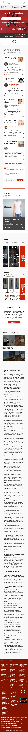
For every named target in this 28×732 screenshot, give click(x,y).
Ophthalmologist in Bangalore (6, 712)
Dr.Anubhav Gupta (18, 263)
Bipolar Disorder (17, 22)
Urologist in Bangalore (4, 709)
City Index (3, 717)
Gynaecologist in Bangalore (5, 699)
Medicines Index (12, 723)
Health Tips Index (18, 719)
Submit (20, 180)
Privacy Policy (14, 702)
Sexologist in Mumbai (12, 685)
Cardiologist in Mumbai (13, 667)
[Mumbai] (16, 356)
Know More (14, 322)
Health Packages (4, 725)
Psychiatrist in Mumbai (13, 672)
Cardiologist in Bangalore (5, 697)
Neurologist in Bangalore (5, 707)
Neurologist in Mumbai (13, 677)
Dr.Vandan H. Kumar (13, 126)
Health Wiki (11, 719)
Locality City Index (16, 717)
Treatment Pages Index (5, 727)
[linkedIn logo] (21, 692)
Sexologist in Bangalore (4, 714)
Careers (13, 693)
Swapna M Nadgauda (19, 296)
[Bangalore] (11, 356)
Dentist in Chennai (23, 662)
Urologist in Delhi (4, 678)
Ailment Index (20, 723)
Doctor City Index (8, 717)
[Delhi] (5, 356)
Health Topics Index (5, 723)
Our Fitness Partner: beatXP (14, 701)
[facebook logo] (21, 690)
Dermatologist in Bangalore (5, 704)
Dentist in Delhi (4, 662)
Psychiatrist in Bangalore (5, 702)
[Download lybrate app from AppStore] (23, 702)
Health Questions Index (5, 721)
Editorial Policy (14, 704)
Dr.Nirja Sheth (12, 63)
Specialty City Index (5, 719)
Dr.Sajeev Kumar (12, 147)
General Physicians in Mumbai (14, 665)
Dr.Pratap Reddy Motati (14, 84)
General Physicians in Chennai (23, 665)
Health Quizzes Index (15, 721)
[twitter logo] (24, 690)
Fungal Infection (23, 22)
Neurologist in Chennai (22, 677)
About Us (13, 691)
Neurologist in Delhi (5, 676)
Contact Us (13, 692)
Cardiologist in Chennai (22, 667)
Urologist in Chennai (21, 680)
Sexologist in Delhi (4, 681)
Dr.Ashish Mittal (8, 264)
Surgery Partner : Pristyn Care (14, 698)
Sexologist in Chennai (22, 685)
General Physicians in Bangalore (4, 693)
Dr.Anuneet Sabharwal (13, 264)
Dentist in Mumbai (13, 662)
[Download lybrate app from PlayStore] (23, 699)
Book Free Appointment (17, 3)
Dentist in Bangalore (4, 690)
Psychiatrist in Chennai (22, 672)
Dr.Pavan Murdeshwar (14, 105)
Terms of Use (14, 696)
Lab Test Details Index (12, 725)
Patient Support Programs (16, 727)
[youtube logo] (24, 692)
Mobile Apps (13, 695)
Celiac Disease (10, 22)
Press (12, 705)
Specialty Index (24, 717)
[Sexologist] (16, 340)
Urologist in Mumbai (12, 680)
